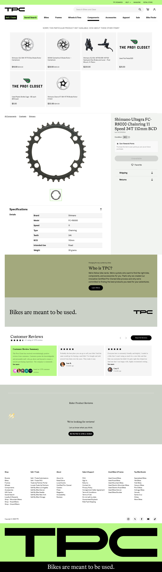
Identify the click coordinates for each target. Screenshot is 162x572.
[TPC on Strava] (135, 519)
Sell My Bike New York (38, 495)
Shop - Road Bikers (12, 502)
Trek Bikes (137, 483)
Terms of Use (87, 495)
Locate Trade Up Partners (40, 485)
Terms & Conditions (89, 492)
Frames (58, 17)
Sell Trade (11, 17)
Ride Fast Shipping (89, 502)
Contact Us (86, 485)
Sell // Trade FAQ (36, 480)
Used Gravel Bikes (114, 478)
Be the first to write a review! (81, 434)
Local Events (61, 483)
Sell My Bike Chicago (38, 497)
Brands (7, 478)
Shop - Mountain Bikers (13, 499)
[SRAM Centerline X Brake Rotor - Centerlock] (63, 44)
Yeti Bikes (137, 480)
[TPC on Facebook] (141, 519)
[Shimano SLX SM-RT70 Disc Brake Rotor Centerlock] (27, 44)
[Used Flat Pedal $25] (134, 44)
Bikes (46, 17)
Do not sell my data (89, 497)
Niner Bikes (138, 499)
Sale (138, 17)
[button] (154, 9)
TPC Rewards (118, 2)
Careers (59, 488)
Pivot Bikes (138, 488)
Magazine (137, 2)
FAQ (84, 478)
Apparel (126, 17)
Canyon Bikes (139, 485)
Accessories (111, 17)
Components (93, 17)
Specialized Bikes (140, 478)
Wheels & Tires (74, 17)
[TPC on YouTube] (148, 519)
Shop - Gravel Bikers (12, 504)
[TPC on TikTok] (155, 519)
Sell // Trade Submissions (39, 478)
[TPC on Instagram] (128, 519)
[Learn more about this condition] (129, 137)
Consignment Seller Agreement (93, 490)
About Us (60, 478)
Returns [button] (123, 180)
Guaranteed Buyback (90, 499)
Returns (85, 483)
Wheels (7, 485)
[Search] (140, 9)
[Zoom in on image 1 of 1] (56, 152)
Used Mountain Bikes (115, 483)
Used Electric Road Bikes (117, 488)
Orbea (136, 497)
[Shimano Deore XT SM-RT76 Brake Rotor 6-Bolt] (63, 83)
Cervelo (137, 492)
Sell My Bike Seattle (37, 492)
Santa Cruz (138, 495)
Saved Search (30, 17)
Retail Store (148, 2)
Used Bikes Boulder (115, 492)
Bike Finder (151, 17)
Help (127, 2)
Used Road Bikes (114, 480)
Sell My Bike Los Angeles (39, 488)
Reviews (59, 497)
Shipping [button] (123, 173)
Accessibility (61, 495)
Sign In (84, 480)
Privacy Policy (87, 488)
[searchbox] (104, 9)
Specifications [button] (18, 209)
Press (58, 490)
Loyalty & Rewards (11, 497)
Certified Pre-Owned (64, 485)
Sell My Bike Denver (38, 490)
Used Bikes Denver (115, 490)
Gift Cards (8, 492)
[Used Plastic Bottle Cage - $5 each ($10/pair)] (27, 83)
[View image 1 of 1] (56, 195)
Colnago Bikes (139, 490)
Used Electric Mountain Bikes (118, 485)
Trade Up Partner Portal (39, 483)
